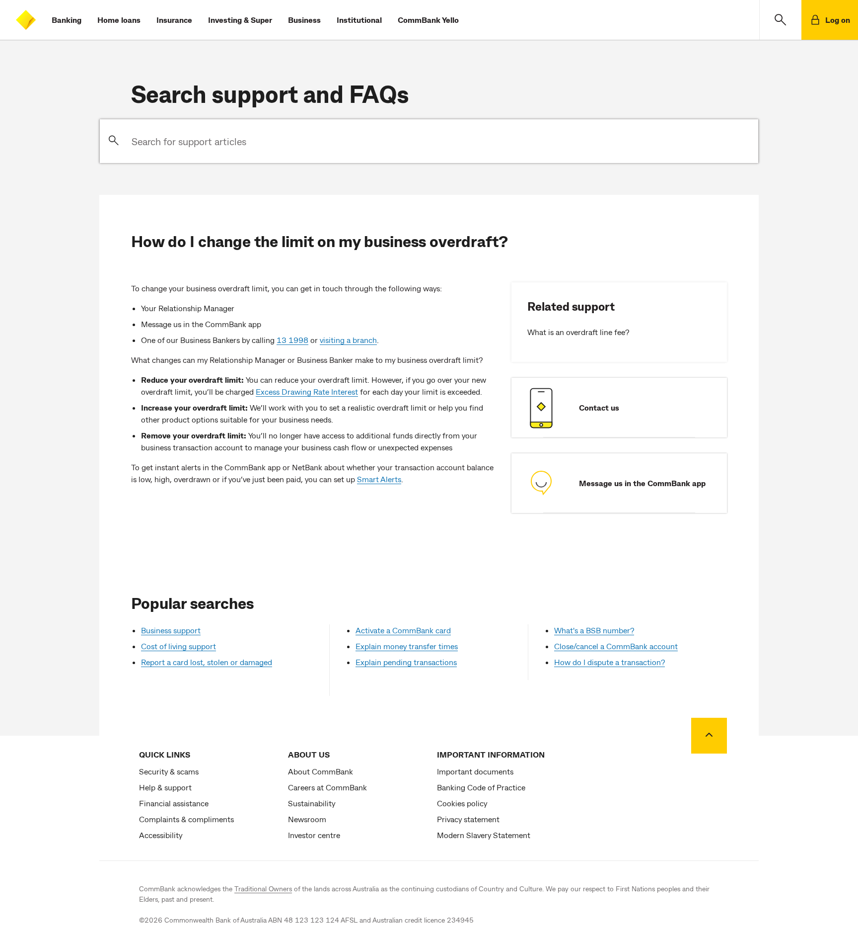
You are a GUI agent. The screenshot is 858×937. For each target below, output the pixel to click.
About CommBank (320, 771)
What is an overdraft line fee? (578, 332)
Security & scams (169, 771)
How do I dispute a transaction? (609, 662)
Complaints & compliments (186, 819)
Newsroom (307, 819)
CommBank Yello (428, 19)
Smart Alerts (379, 479)
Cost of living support (178, 646)
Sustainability (311, 803)
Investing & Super (240, 19)
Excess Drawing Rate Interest (307, 391)
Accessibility (160, 835)
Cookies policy (462, 803)
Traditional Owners (263, 888)
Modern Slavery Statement (483, 835)
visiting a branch (348, 339)
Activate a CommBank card (403, 630)
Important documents (475, 771)
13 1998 (292, 339)
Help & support (165, 787)
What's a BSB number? (594, 630)
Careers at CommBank (327, 787)
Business (304, 19)
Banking (66, 19)
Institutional (359, 19)
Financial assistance (174, 803)
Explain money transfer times (407, 646)
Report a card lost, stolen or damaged (206, 662)
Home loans (119, 19)
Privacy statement (468, 819)
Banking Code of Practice (481, 787)
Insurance (174, 19)
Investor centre (314, 835)
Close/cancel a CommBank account (616, 646)
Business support (171, 630)
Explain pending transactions (406, 662)
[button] (780, 20)
